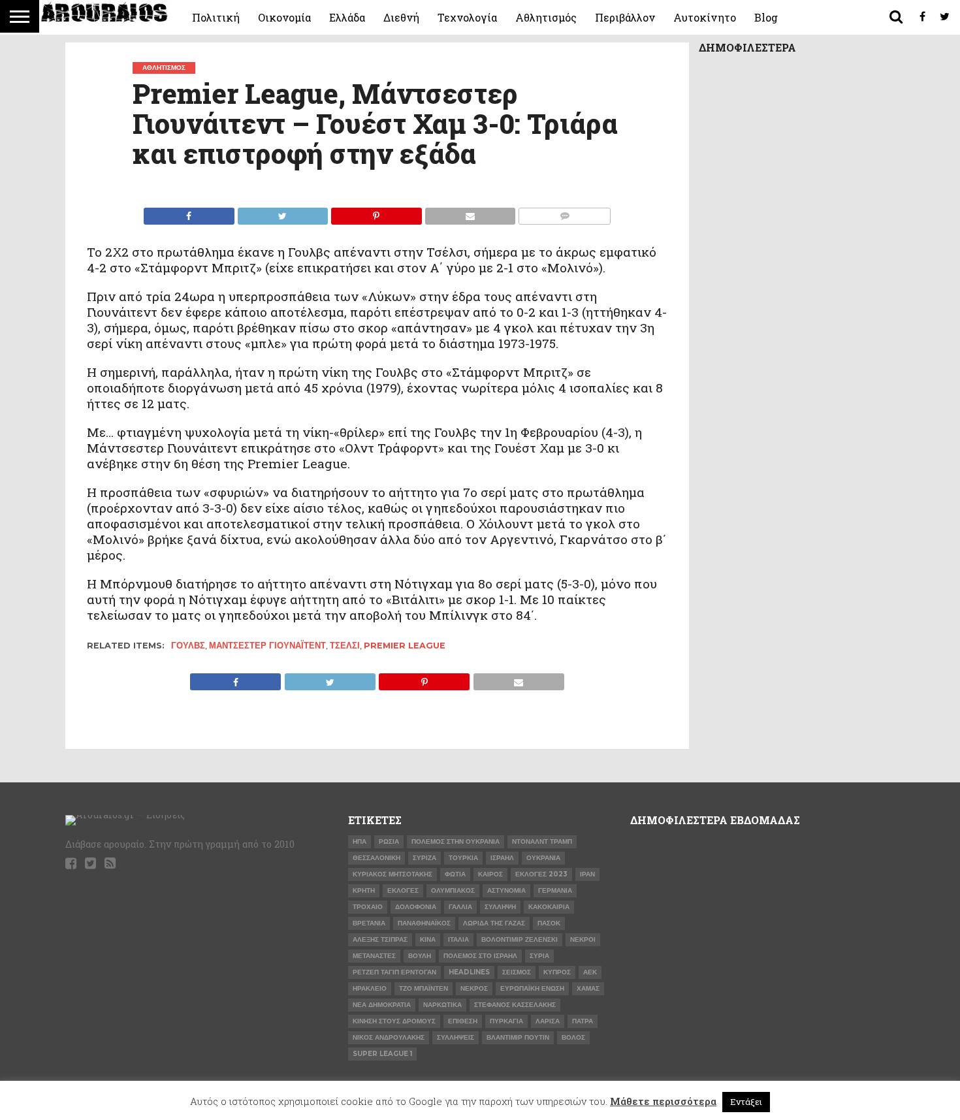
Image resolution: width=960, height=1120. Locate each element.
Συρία (539, 956)
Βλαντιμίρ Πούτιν (518, 1037)
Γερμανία (555, 890)
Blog (766, 17)
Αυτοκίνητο (704, 17)
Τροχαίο (368, 907)
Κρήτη (364, 890)
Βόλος (573, 1037)
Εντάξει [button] (746, 1102)
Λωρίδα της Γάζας (494, 923)
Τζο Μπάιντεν (423, 988)
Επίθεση (462, 1021)
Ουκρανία (543, 858)
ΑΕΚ (590, 972)
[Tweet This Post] (282, 212)
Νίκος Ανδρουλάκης (388, 1037)
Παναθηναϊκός (424, 923)
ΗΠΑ (359, 841)
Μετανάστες (374, 956)
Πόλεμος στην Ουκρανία (455, 841)
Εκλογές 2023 (541, 874)
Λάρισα (548, 1021)
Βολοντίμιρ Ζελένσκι (519, 939)
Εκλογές (403, 890)
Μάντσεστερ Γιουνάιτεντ (267, 645)
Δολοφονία (415, 907)
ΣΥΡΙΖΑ (424, 858)
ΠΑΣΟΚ (548, 923)
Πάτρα (582, 1021)
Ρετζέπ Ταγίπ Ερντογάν (394, 972)
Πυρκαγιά (506, 1021)
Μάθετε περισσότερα (663, 1101)
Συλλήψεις (455, 1037)
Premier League (404, 645)
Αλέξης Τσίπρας (380, 939)
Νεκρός (474, 988)
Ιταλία (458, 939)
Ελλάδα (347, 17)
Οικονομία (284, 17)
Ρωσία (389, 841)
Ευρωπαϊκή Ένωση (532, 988)
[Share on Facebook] (189, 212)
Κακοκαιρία (548, 907)
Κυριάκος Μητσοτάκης (392, 874)
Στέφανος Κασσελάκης (515, 1004)
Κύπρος (557, 972)
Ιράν (587, 874)
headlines (469, 972)
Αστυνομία (506, 890)
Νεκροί (583, 939)
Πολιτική (216, 17)
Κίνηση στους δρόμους (394, 1021)
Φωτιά (455, 874)
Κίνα (428, 939)
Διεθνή (401, 17)
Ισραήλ (502, 858)
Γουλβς (188, 645)
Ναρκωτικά (442, 1004)
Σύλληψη (500, 907)
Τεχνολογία (467, 17)
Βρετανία (369, 923)
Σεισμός (516, 972)
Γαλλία (460, 907)
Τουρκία (463, 858)
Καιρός (490, 874)
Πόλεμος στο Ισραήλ (480, 956)
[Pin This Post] (376, 212)
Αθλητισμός (546, 17)
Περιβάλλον (625, 17)
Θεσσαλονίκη (376, 858)
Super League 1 (382, 1053)
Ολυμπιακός (453, 890)
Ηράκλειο (370, 988)
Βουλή (419, 956)
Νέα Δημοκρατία (382, 1004)
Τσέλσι (345, 645)
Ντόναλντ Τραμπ (542, 841)
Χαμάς (588, 988)
